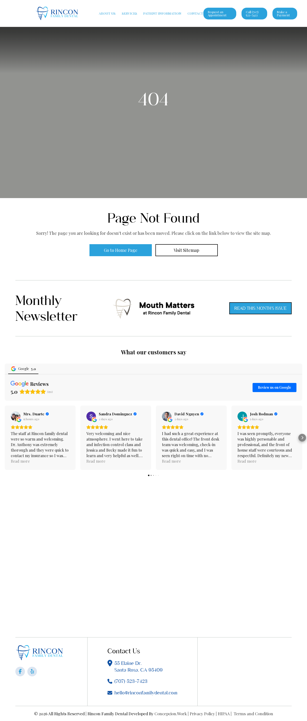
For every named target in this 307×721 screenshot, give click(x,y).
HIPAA (224, 713)
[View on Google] (15, 416)
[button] (5, 438)
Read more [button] (20, 461)
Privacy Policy (202, 713)
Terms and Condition (253, 713)
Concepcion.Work (170, 713)
